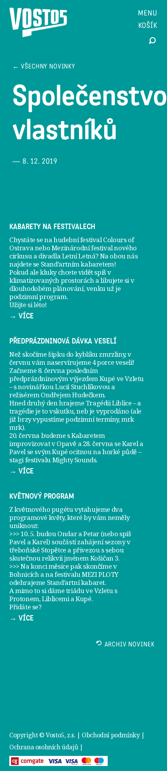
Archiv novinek (130, 645)
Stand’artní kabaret (76, 582)
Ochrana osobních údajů (43, 747)
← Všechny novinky (43, 67)
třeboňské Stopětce (37, 549)
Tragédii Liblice (109, 402)
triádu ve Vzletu (89, 590)
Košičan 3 (104, 558)
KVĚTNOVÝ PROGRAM (41, 496)
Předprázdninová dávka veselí (63, 341)
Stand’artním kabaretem (77, 264)
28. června (98, 443)
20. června (24, 435)
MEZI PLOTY (100, 574)
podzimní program (38, 296)
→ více (21, 316)
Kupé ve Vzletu (122, 378)
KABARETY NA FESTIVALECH (52, 226)
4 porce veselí (112, 362)
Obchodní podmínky (110, 735)
